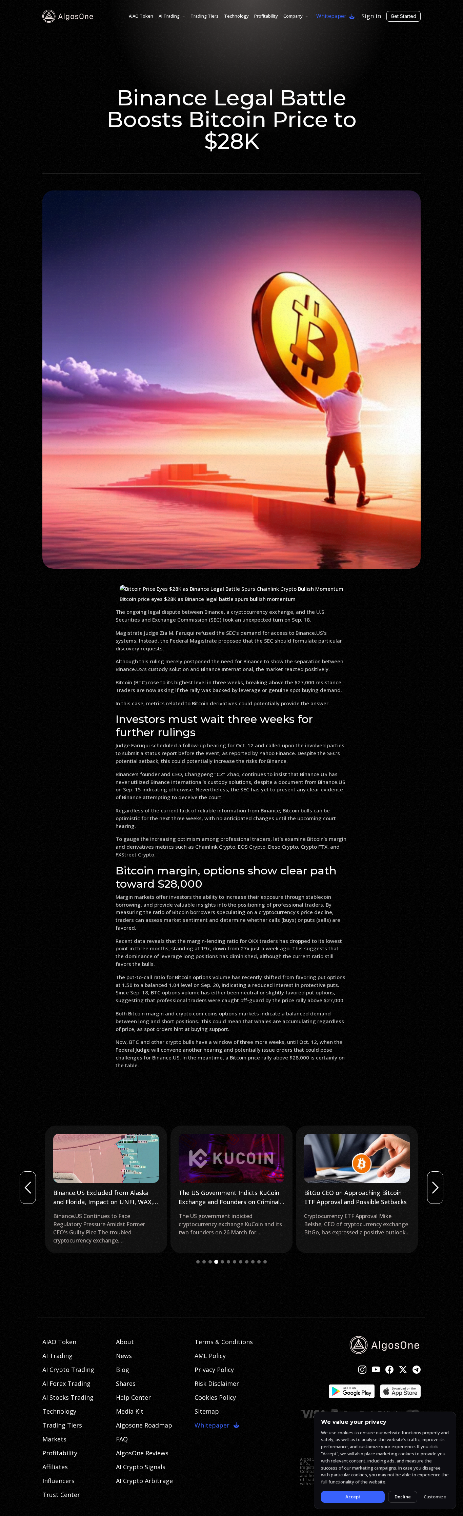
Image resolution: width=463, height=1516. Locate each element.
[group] (106, 1189)
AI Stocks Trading (68, 1397)
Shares (126, 1383)
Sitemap (207, 1411)
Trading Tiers (204, 16)
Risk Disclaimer (217, 1383)
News (124, 1356)
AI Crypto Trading (68, 1370)
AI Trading (169, 16)
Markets (54, 1439)
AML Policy (210, 1356)
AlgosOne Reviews (142, 1453)
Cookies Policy (215, 1397)
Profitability (266, 16)
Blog (122, 1370)
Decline (403, 1497)
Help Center (133, 1397)
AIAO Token (141, 16)
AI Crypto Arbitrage (144, 1481)
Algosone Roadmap (144, 1425)
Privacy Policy (214, 1370)
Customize (435, 1497)
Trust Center (61, 1495)
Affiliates (55, 1467)
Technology (236, 16)
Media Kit (129, 1411)
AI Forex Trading (66, 1383)
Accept (352, 1497)
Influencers (58, 1481)
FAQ (122, 1439)
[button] (198, 1262)
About (125, 1342)
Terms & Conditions (224, 1342)
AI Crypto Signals (140, 1467)
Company (293, 16)
